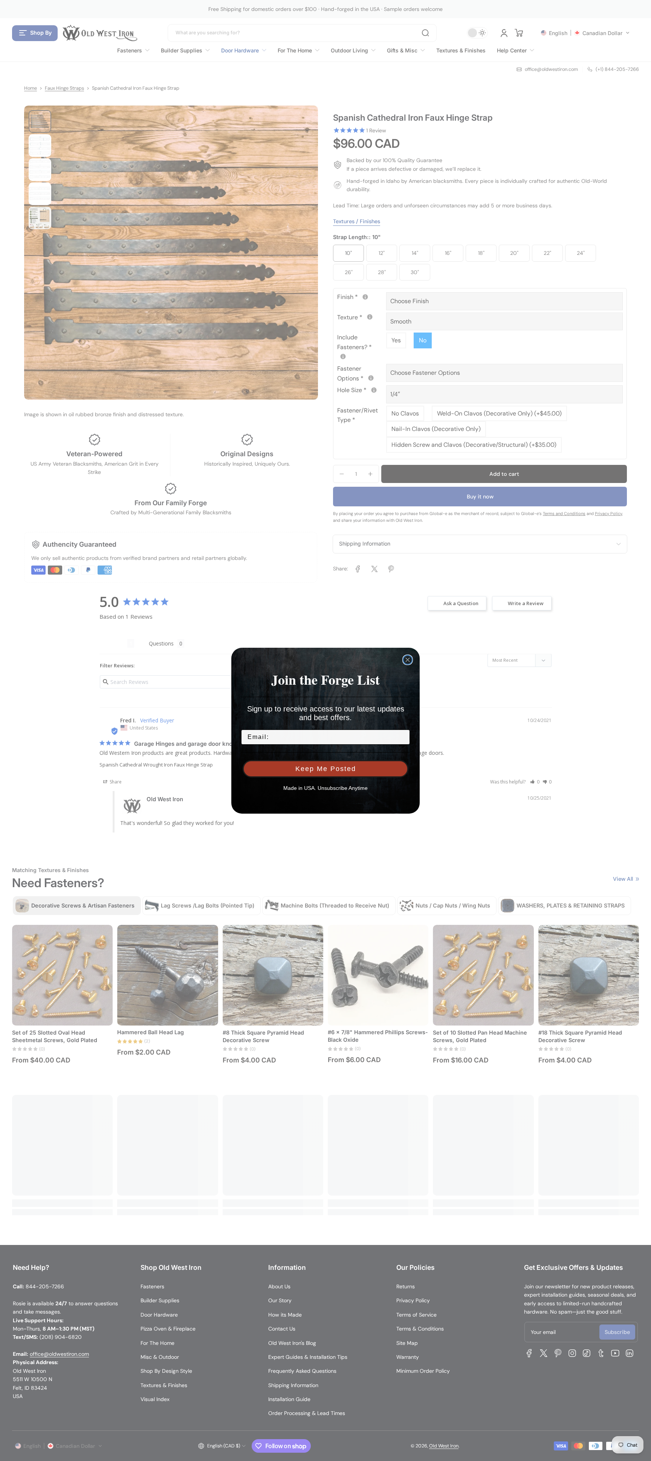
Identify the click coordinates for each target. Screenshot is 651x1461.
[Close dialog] (407, 659)
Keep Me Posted (325, 769)
